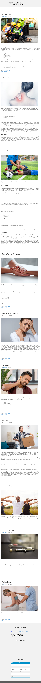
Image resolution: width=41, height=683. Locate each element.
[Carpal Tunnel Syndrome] (19, 270)
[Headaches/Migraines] (19, 329)
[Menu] (38, 3)
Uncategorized (7, 70)
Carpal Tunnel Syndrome (11, 254)
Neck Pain (6, 365)
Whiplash (5, 77)
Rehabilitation (7, 582)
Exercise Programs (9, 486)
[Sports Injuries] (19, 167)
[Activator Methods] (19, 546)
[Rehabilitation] (19, 598)
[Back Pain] (19, 436)
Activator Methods (8, 530)
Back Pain (5, 420)
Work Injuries (6, 14)
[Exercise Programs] (19, 502)
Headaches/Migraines (10, 313)
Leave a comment (4, 71)
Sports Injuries (7, 151)
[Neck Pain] (19, 381)
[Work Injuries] (19, 30)
